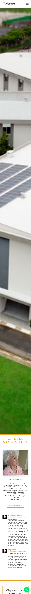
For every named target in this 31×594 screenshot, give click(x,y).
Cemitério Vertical (8, 3)
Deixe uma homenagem (15, 505)
